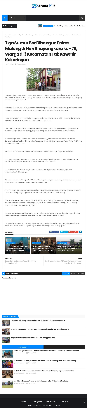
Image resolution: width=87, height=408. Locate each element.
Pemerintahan (43, 26)
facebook (81, 274)
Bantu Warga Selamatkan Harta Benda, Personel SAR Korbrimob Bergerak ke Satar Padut (17, 248)
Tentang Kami (37, 402)
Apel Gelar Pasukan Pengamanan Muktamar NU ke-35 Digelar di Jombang (68, 248)
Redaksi (23, 402)
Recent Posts (22, 347)
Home (7, 35)
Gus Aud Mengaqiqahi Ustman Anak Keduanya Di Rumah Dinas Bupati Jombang (40, 329)
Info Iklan (65, 402)
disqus (73, 274)
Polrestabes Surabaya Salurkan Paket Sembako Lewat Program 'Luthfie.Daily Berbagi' (45, 361)
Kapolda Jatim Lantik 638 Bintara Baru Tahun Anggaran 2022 (33, 338)
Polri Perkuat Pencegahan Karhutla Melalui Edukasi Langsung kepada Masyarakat (43, 248)
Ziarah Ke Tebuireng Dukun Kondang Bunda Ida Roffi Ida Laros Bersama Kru (38, 321)
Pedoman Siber (51, 402)
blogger (66, 274)
